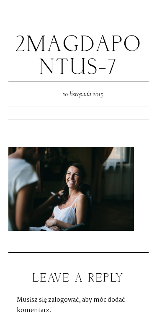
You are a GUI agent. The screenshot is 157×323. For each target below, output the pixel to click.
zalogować (63, 300)
